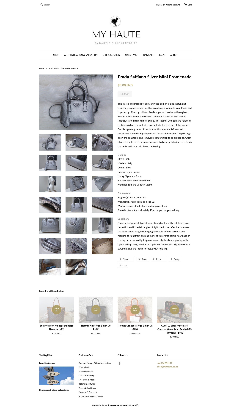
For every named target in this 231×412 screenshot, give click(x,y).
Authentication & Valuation (91, 397)
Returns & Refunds (87, 384)
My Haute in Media (87, 380)
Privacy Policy (84, 367)
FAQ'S (162, 55)
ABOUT (174, 55)
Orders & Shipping (86, 376)
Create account (173, 5)
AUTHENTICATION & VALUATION (80, 55)
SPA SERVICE (131, 55)
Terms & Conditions (87, 388)
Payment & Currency (88, 392)
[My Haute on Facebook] (119, 364)
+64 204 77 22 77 (164, 363)
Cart (190, 5)
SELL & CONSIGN (111, 55)
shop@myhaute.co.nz (167, 367)
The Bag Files (45, 355)
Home (41, 68)
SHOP (56, 55)
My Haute (114, 405)
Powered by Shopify (129, 405)
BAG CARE (148, 55)
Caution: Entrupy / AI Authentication (95, 363)
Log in (159, 5)
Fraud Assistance (47, 363)
